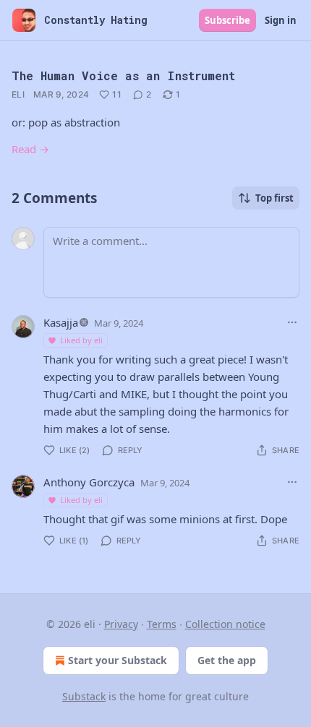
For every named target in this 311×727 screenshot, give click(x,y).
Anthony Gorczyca (89, 482)
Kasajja (60, 322)
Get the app (226, 660)
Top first (274, 198)
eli (18, 94)
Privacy (121, 624)
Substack (84, 696)
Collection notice (225, 624)
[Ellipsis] (292, 322)
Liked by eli (81, 340)
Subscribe (227, 20)
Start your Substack (117, 660)
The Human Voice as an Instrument (123, 75)
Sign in (281, 20)
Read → (30, 149)
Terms (161, 624)
